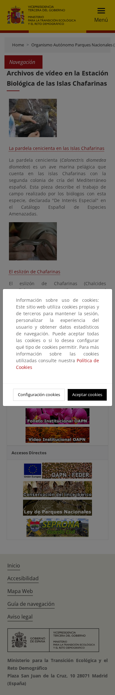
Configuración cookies (39, 394)
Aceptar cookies (87, 394)
